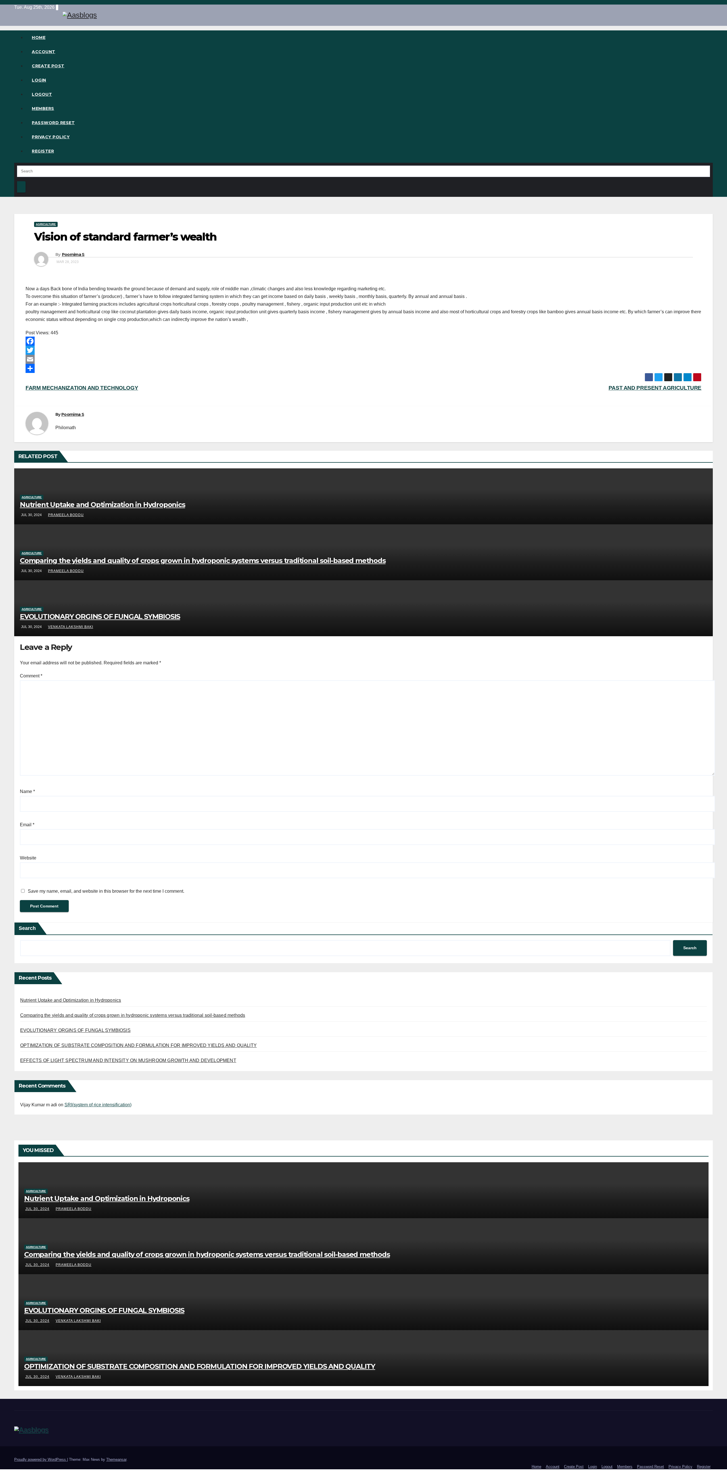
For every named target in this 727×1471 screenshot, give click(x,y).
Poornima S (73, 254)
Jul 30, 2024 (37, 1209)
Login (39, 80)
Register (43, 151)
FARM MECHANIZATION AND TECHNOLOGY (82, 388)
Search (27, 928)
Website (28, 858)
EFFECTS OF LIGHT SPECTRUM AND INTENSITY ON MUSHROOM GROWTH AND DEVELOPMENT (128, 1060)
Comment (31, 675)
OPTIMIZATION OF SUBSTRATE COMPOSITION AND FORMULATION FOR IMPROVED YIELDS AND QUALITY (138, 1045)
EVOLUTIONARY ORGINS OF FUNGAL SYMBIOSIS (100, 616)
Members (43, 108)
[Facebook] (363, 341)
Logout (42, 94)
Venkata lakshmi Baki (70, 627)
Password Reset (53, 122)
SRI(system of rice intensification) (97, 1104)
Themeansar (116, 1459)
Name (27, 791)
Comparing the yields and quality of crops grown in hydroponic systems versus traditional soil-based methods (203, 560)
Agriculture (46, 224)
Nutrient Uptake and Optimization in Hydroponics (102, 504)
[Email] (363, 359)
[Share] (363, 368)
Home (38, 37)
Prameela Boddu (66, 515)
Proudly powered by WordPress (40, 1459)
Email (27, 824)
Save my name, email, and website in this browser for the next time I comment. (106, 891)
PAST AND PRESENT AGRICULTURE (655, 388)
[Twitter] (363, 350)
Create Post (48, 65)
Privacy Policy (51, 136)
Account (43, 51)
